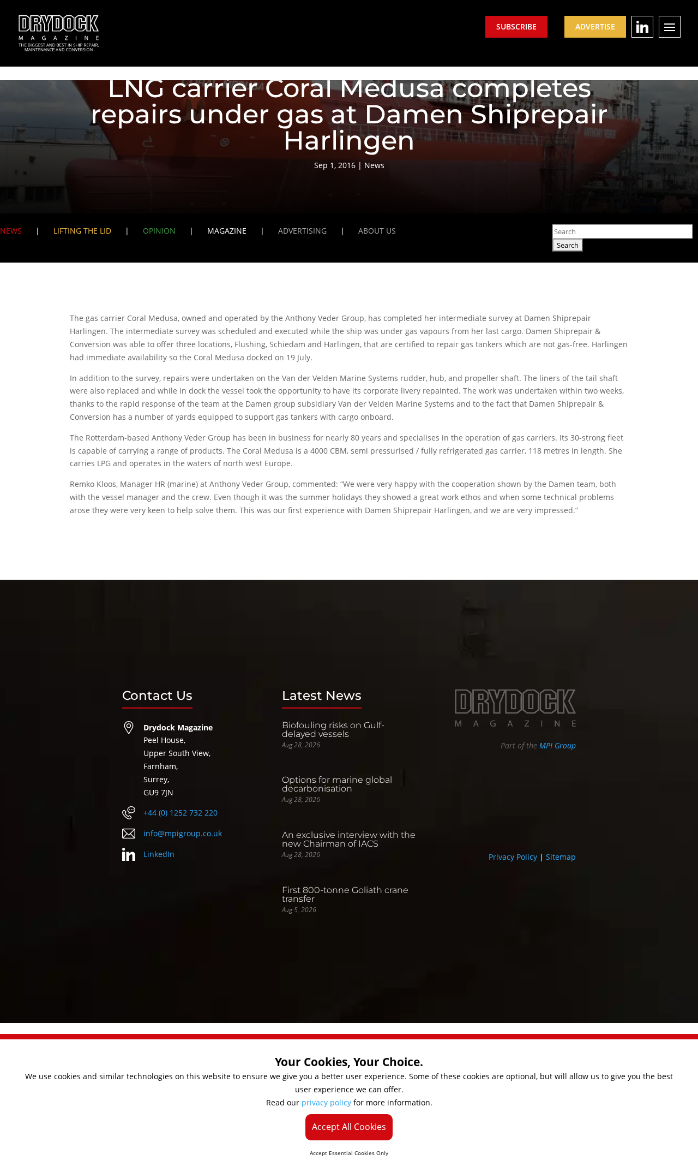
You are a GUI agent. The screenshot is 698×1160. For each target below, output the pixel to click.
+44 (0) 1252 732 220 (180, 812)
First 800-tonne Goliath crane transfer (345, 894)
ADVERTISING (302, 230)
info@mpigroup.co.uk (182, 833)
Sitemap (561, 857)
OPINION (159, 230)
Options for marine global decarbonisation (337, 784)
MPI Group (557, 745)
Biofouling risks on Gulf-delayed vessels (333, 729)
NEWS (11, 230)
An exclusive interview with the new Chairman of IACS (349, 839)
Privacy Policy (513, 857)
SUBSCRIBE (516, 26)
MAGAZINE (226, 230)
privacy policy (326, 1102)
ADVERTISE (595, 26)
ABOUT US (377, 230)
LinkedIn (158, 854)
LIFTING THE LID (82, 230)
